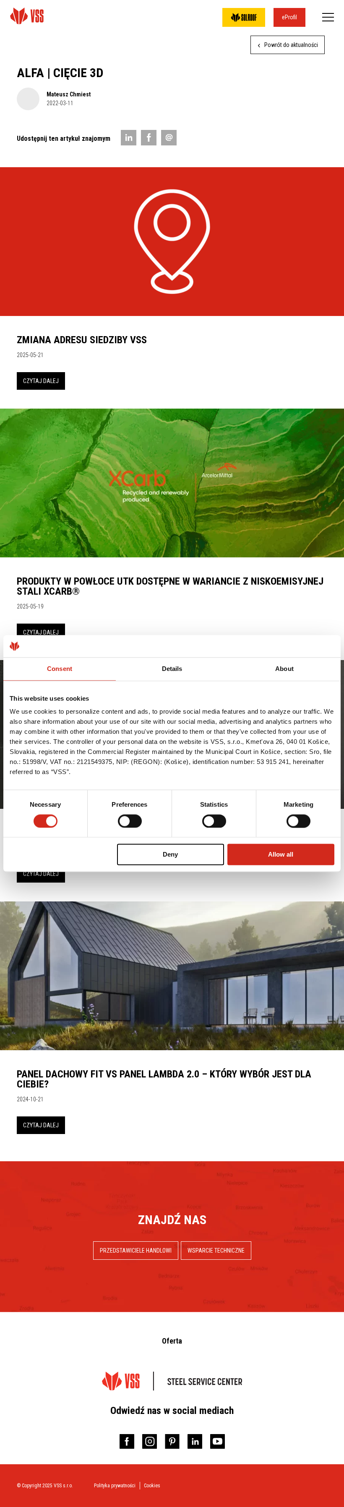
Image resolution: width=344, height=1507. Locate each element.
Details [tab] (172, 668)
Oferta (172, 1340)
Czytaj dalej (41, 381)
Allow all (280, 854)
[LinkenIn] (128, 137)
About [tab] (284, 668)
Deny (170, 854)
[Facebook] (148, 137)
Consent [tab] (59, 668)
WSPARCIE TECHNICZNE (216, 1250)
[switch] (130, 821)
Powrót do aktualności (290, 44)
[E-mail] (169, 137)
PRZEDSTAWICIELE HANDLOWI (136, 1250)
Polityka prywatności (115, 1486)
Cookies (152, 1486)
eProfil (289, 17)
